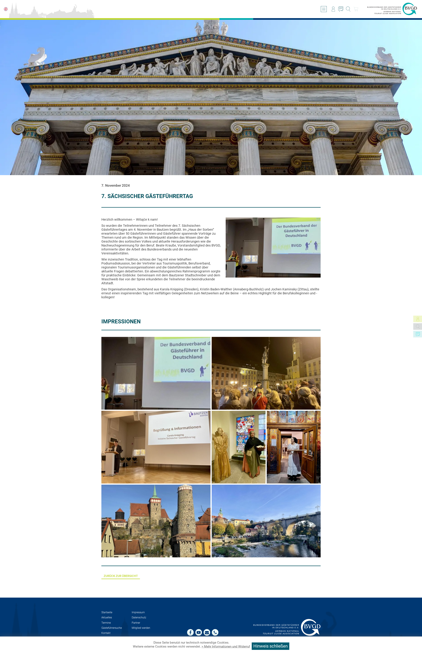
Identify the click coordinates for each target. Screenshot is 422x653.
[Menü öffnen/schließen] (324, 9)
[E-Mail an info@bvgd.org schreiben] (207, 632)
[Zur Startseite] (392, 9)
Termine (106, 622)
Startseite (106, 612)
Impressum (138, 612)
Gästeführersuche (111, 627)
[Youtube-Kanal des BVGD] (198, 632)
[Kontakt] (340, 9)
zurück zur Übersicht (121, 576)
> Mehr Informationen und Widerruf (226, 646)
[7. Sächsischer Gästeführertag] (266, 373)
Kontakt (105, 633)
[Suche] (348, 9)
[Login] (333, 9)
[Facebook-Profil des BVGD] (190, 632)
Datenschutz (139, 617)
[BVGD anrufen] (215, 632)
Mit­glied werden (141, 627)
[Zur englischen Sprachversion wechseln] (6, 9)
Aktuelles (106, 617)
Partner (136, 622)
